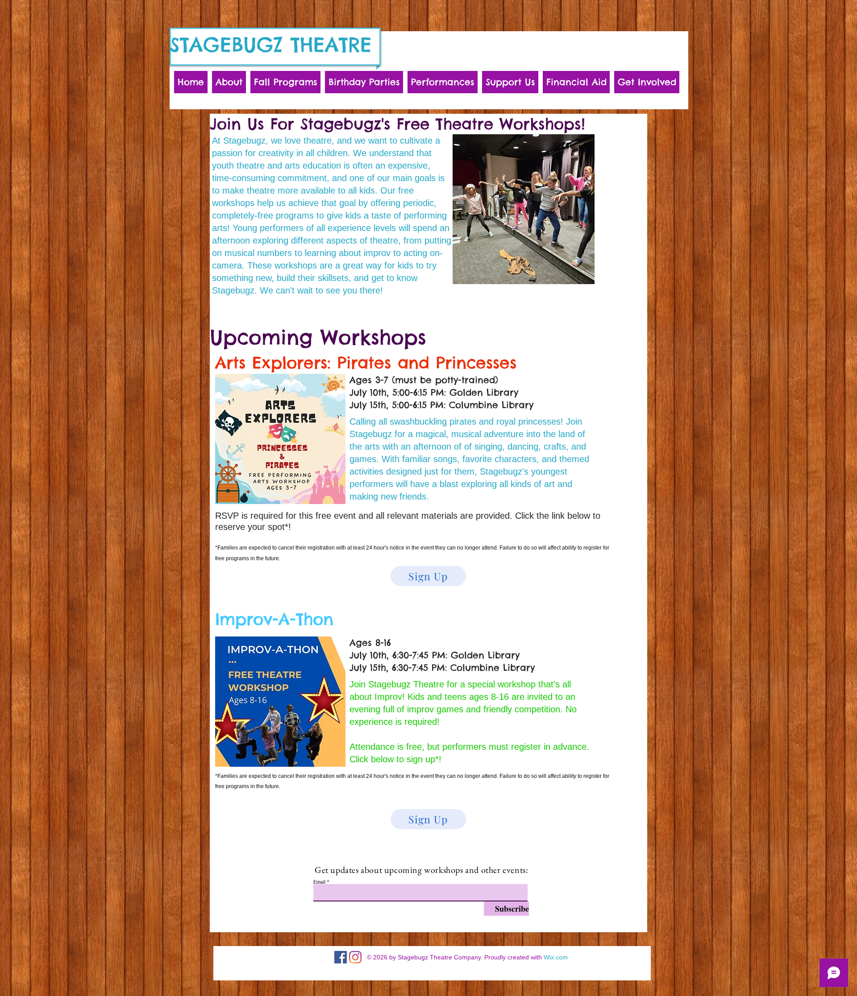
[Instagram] (355, 957)
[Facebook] (340, 957)
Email (319, 881)
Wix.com (556, 957)
